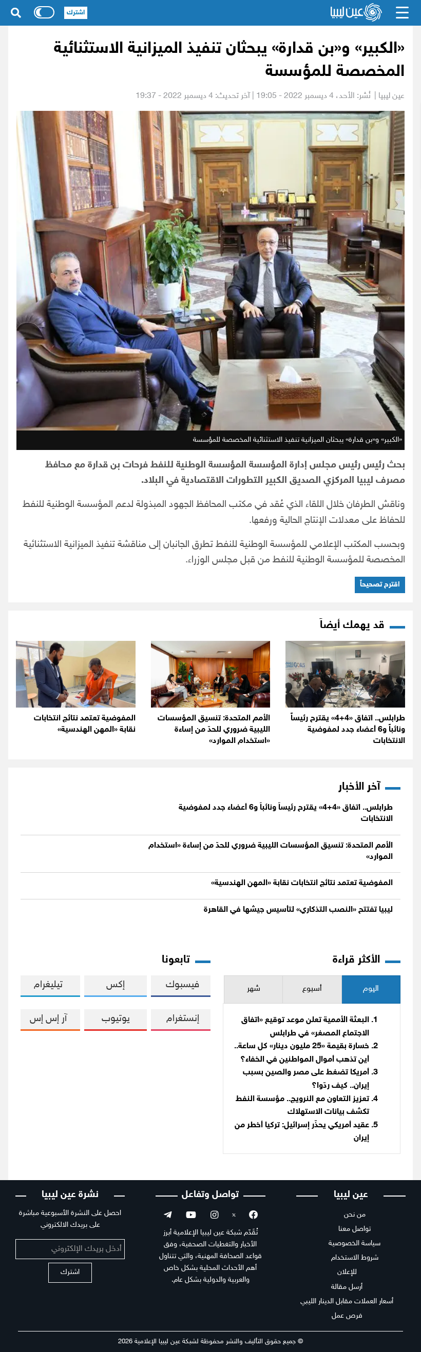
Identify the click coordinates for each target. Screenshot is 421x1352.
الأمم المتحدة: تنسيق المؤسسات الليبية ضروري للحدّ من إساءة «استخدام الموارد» (214, 730)
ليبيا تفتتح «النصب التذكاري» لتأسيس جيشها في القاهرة (298, 910)
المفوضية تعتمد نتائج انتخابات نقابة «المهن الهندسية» (302, 883)
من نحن (355, 1214)
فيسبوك (182, 985)
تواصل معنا (354, 1229)
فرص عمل (347, 1315)
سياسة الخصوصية (354, 1243)
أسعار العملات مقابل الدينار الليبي (346, 1301)
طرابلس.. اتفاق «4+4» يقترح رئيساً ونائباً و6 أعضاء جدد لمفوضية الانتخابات (348, 730)
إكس (115, 985)
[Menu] (402, 13)
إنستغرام (182, 1019)
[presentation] (370, 989)
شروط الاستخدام (354, 1257)
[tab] (370, 989)
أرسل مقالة (346, 1287)
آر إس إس (48, 1019)
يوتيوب (116, 1019)
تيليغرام (48, 985)
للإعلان (347, 1272)
